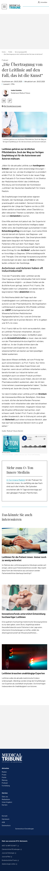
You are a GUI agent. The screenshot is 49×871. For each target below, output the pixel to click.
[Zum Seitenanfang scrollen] (45, 867)
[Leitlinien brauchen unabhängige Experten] (24, 657)
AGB (3, 822)
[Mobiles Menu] (4, 6)
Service (5, 793)
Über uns (5, 797)
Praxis (4, 775)
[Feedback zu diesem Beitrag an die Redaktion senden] (10, 101)
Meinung (4, 780)
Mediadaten (6, 799)
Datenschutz (6, 825)
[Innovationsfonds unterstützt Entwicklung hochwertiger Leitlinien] (24, 597)
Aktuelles (5, 768)
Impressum (5, 819)
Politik (4, 777)
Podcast (5, 783)
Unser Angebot (7, 802)
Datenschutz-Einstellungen (24, 829)
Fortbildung (6, 786)
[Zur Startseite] (15, 6)
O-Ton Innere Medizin (7, 454)
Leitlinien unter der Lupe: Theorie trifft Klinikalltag (27, 454)
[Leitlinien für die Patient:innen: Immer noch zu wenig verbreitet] (24, 541)
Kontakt (5, 816)
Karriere (4, 805)
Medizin (4, 772)
